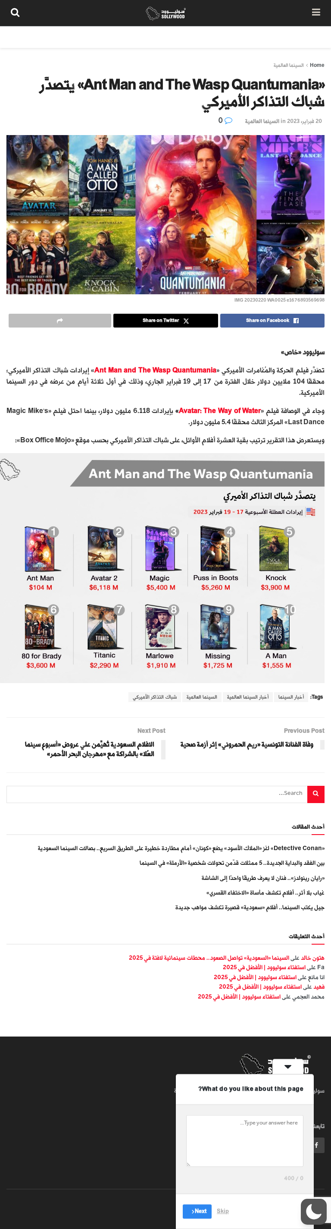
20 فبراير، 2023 (304, 121)
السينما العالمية (289, 65)
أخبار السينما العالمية (248, 697)
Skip (223, 1211)
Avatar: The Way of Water (220, 411)
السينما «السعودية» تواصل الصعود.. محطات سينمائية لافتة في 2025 (209, 958)
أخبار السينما (291, 697)
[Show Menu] (316, 13)
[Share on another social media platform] (60, 321)
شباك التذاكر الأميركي (155, 697)
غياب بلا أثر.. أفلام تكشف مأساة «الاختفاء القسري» (265, 892)
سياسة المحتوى (268, 37)
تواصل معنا (168, 37)
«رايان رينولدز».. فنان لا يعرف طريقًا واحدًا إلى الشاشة (263, 878)
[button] (314, 1212)
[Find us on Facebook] (316, 1145)
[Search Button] (15, 13)
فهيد (319, 986)
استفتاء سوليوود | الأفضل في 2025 (264, 967)
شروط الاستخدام (215, 37)
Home (317, 65)
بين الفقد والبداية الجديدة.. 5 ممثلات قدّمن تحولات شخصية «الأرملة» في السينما (232, 863)
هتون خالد (313, 958)
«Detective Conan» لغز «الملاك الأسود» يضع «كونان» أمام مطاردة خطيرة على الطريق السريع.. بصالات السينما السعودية (181, 848)
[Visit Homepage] (165, 13)
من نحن (309, 37)
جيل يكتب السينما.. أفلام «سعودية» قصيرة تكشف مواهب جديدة (250, 907)
